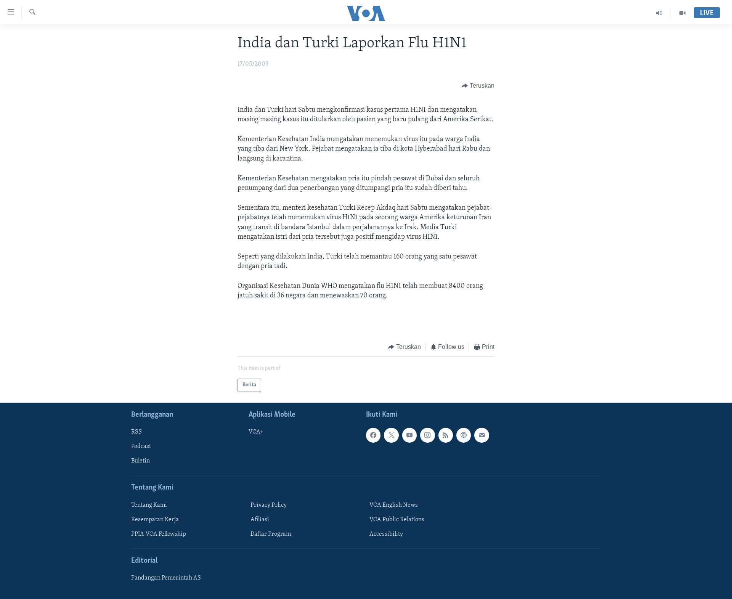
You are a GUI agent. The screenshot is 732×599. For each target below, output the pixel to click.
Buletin (140, 461)
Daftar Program (270, 534)
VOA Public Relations (396, 519)
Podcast (141, 446)
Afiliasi (259, 519)
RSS (136, 432)
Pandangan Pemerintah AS (166, 578)
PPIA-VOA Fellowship (158, 534)
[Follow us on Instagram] (427, 435)
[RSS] (445, 435)
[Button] (478, 86)
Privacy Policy (268, 505)
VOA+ (256, 432)
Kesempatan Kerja (155, 519)
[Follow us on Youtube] (409, 435)
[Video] (682, 13)
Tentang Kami (149, 505)
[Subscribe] (481, 435)
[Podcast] (463, 435)
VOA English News (393, 505)
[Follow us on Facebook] (373, 435)
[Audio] (659, 13)
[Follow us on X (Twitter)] (391, 435)
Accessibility (386, 534)
